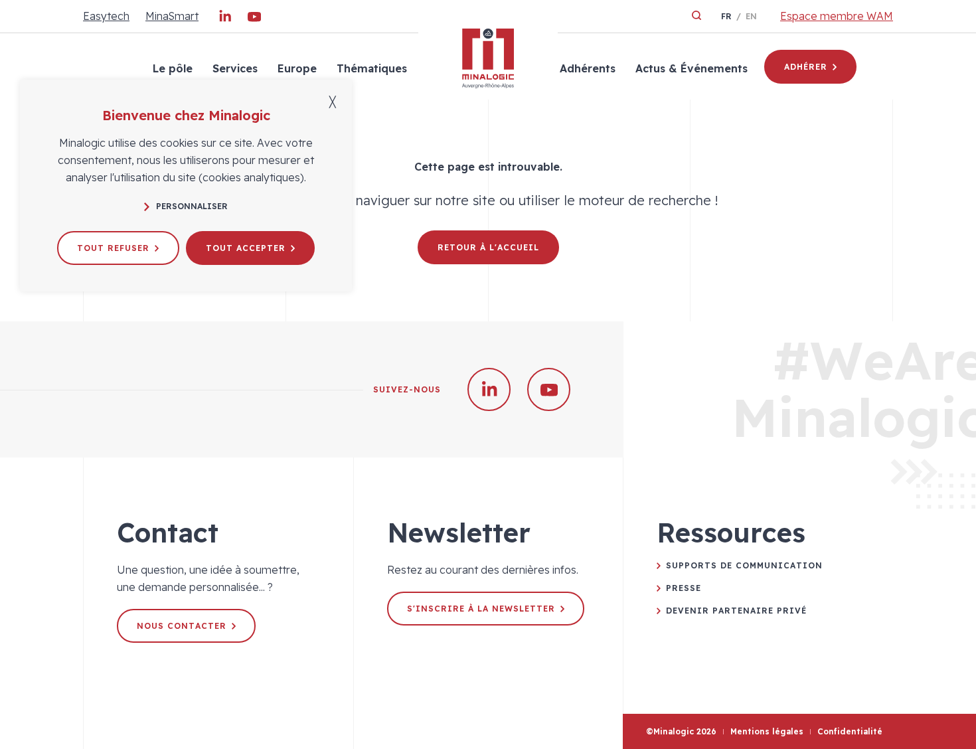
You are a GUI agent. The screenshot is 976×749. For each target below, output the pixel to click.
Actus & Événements (691, 68)
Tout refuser (113, 248)
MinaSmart (172, 16)
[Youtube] (254, 19)
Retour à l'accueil (488, 247)
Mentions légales (766, 731)
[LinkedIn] (225, 19)
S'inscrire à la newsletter (481, 609)
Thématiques (372, 68)
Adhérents (587, 68)
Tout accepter (245, 248)
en (751, 16)
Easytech (106, 16)
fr (726, 16)
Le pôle (173, 68)
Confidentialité (849, 731)
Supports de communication (744, 565)
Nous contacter (181, 626)
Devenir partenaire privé (736, 611)
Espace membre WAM (836, 16)
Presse (683, 588)
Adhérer (805, 67)
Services (235, 68)
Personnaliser (192, 206)
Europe (297, 68)
